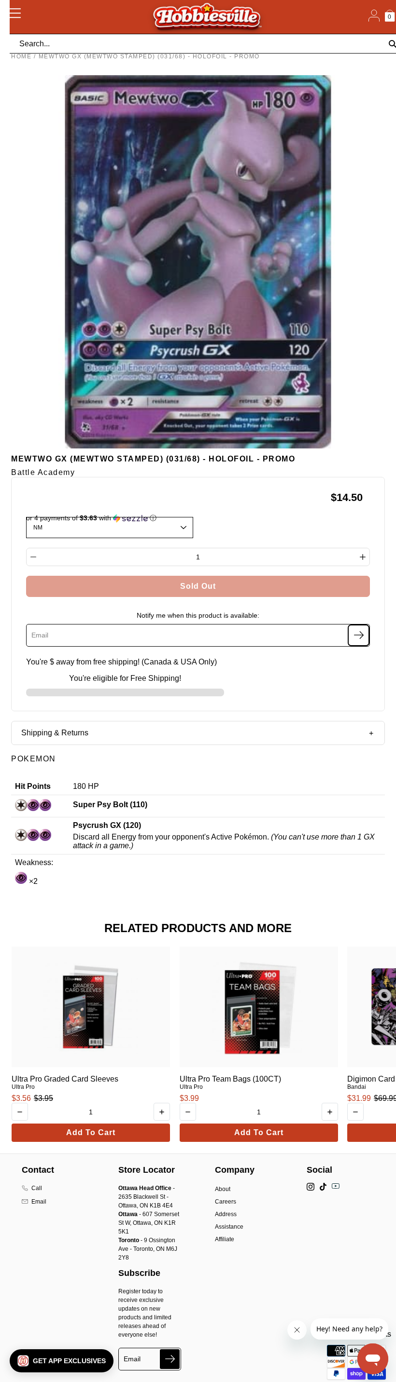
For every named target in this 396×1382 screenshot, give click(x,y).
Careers (225, 1201)
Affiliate (224, 1239)
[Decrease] (33, 557)
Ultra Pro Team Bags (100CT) (230, 1079)
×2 (32, 881)
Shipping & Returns (54, 733)
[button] (61, 1360)
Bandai (356, 1087)
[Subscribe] (358, 635)
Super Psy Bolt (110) (110, 804)
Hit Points (33, 786)
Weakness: (34, 862)
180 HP (86, 786)
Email (38, 1201)
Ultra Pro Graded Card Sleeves (65, 1079)
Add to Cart (90, 1132)
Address (226, 1214)
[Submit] (170, 1359)
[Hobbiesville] (206, 17)
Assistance (229, 1226)
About (222, 1189)
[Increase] (362, 557)
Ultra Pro (23, 1087)
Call (36, 1188)
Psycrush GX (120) (107, 825)
